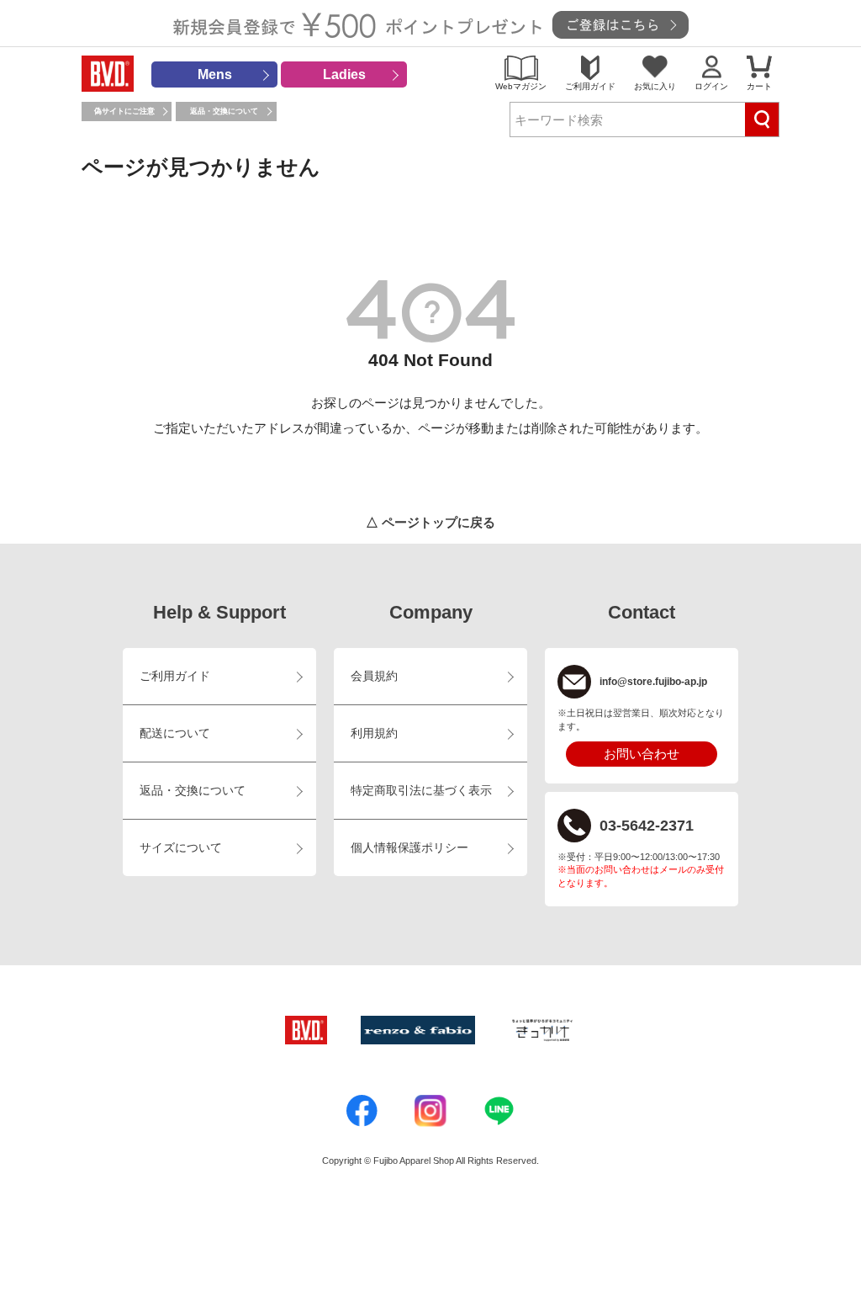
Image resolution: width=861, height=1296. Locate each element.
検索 (762, 119)
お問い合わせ (641, 753)
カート (759, 86)
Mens (215, 74)
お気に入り (655, 86)
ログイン (711, 86)
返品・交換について (224, 111)
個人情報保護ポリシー (409, 848)
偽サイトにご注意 (124, 111)
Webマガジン (521, 86)
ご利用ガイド (590, 86)
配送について (175, 733)
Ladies (344, 74)
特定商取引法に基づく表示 (421, 790)
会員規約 (374, 676)
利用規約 (374, 733)
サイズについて (181, 848)
